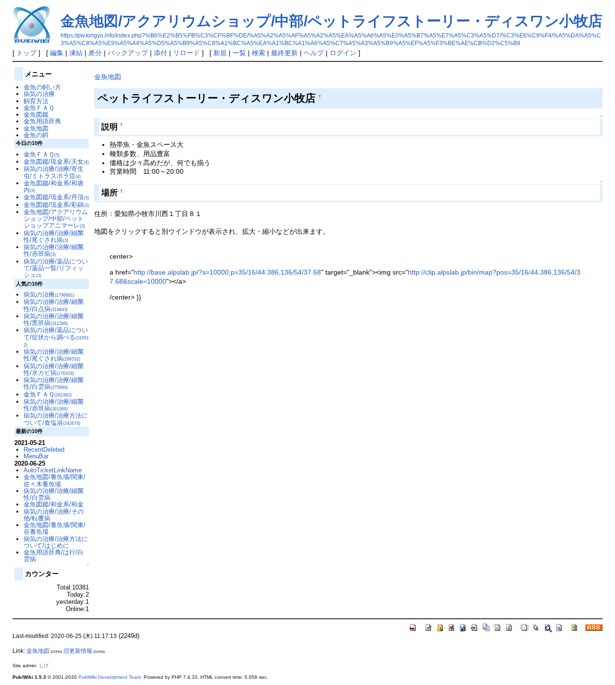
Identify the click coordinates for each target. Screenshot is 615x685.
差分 (95, 53)
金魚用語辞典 (42, 121)
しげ (44, 665)
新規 (220, 53)
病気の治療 (39, 93)
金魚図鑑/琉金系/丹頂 (56, 197)
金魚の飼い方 (42, 87)
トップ (26, 53)
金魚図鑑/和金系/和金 (54, 504)
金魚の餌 (36, 135)
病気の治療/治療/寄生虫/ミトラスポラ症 (54, 172)
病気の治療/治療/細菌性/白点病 (54, 305)
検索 (258, 53)
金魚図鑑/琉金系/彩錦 (56, 204)
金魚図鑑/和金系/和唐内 (54, 186)
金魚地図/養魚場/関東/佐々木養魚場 (55, 480)
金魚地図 (107, 77)
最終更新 (284, 53)
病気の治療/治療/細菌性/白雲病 (54, 383)
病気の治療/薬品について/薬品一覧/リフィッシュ (56, 268)
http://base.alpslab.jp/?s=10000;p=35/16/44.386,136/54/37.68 (227, 272)
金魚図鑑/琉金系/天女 (56, 161)
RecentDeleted (44, 449)
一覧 (239, 53)
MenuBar (36, 456)
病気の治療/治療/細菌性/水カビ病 (54, 369)
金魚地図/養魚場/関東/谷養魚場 (55, 528)
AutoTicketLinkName (53, 470)
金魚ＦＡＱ (39, 107)
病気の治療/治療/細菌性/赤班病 (54, 250)
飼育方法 (36, 101)
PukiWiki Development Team (109, 677)
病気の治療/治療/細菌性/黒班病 (54, 319)
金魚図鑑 (36, 114)
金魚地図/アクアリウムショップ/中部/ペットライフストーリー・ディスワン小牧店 (332, 21)
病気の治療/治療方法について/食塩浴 (56, 419)
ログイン (343, 53)
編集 (56, 53)
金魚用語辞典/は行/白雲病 (54, 556)
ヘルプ (314, 53)
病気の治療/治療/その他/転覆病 (54, 515)
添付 (160, 53)
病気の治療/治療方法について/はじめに (56, 542)
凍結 (76, 53)
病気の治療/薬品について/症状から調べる (56, 337)
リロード (186, 53)
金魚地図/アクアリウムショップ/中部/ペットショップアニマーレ (56, 218)
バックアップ (128, 53)
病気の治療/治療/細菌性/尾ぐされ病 (54, 236)
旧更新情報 (77, 651)
